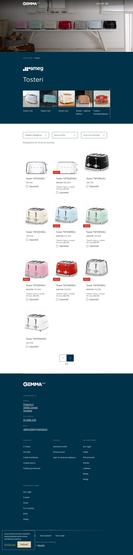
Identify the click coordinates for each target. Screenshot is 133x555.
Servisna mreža (60, 447)
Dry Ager (87, 447)
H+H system (28, 508)
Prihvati (24, 544)
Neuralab (41, 545)
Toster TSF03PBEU (66, 232)
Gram (25, 503)
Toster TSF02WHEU (66, 178)
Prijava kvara (59, 452)
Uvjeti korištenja (30, 457)
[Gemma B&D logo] (31, 3)
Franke (86, 463)
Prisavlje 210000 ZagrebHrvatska (30, 407)
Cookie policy (29, 463)
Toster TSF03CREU (36, 232)
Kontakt (27, 452)
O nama (26, 447)
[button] (36, 135)
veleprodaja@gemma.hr (35, 429)
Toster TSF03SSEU (95, 285)
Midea (85, 474)
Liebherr (87, 468)
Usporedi (33, 186)
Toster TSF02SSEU (35, 178)
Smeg (85, 479)
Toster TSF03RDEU (66, 285)
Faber (85, 452)
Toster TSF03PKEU (35, 285)
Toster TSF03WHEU (36, 339)
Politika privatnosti (31, 468)
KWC (25, 514)
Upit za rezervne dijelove (64, 457)
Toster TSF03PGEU (96, 232)
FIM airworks (89, 457)
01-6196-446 (29, 420)
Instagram (45, 536)
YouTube (60, 536)
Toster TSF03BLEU (96, 178)
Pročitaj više (9, 544)
